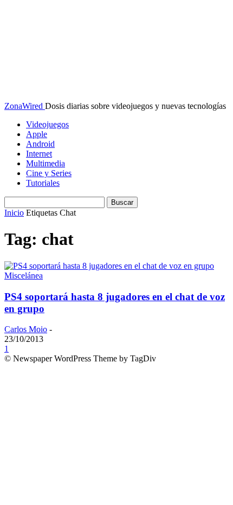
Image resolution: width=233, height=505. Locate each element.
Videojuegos (47, 124)
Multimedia (45, 163)
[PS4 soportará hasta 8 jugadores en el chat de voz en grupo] (109, 265)
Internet (39, 153)
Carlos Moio (25, 329)
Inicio (14, 212)
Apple (36, 134)
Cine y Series (49, 173)
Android (40, 143)
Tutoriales (43, 182)
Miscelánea (23, 275)
